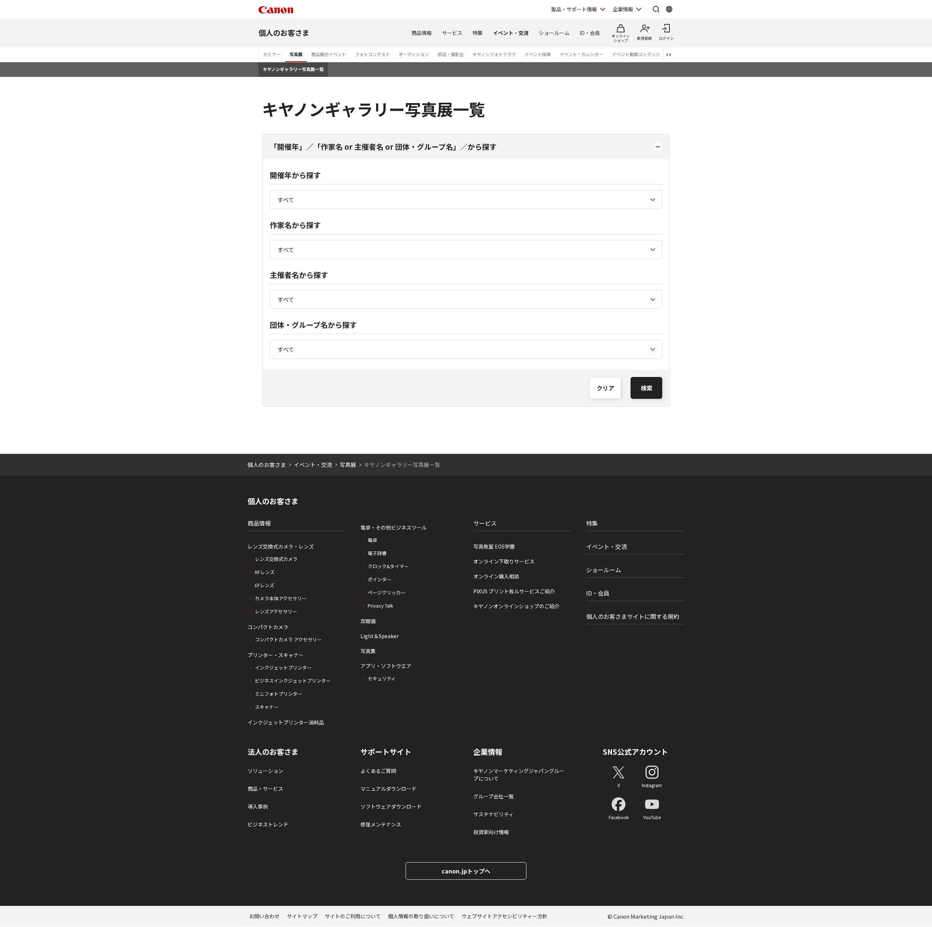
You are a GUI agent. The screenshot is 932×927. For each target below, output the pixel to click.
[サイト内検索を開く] (656, 9)
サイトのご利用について (353, 916)
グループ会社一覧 (493, 796)
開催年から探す (295, 175)
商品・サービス (265, 788)
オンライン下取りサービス (503, 561)
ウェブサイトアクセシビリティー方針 (505, 916)
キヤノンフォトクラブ (494, 54)
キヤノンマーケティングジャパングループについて (518, 774)
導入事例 (258, 806)
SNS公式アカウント (635, 751)
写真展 (296, 54)
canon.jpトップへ (466, 871)
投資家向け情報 (491, 832)
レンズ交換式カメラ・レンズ (281, 546)
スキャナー (267, 706)
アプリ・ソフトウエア (385, 665)
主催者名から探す (299, 275)
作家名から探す (295, 225)
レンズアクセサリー (276, 611)
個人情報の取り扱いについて (421, 916)
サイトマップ (302, 916)
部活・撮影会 (451, 54)
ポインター (379, 579)
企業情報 (623, 9)
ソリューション (265, 770)
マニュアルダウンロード (388, 788)
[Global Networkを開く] (669, 9)
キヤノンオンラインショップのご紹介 (516, 606)
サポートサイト (385, 752)
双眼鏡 (368, 621)
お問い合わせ (264, 916)
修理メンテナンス (380, 824)
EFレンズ (264, 585)
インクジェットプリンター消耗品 (286, 722)
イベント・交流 (511, 32)
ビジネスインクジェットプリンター (293, 680)
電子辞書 (377, 553)
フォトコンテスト (372, 54)
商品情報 (421, 32)
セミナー (272, 54)
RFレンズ (265, 572)
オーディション (414, 54)
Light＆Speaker (379, 636)
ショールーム (554, 32)
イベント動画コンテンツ (636, 54)
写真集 (368, 651)
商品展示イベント (328, 54)
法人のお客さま (273, 752)
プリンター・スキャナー (276, 655)
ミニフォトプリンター (278, 693)
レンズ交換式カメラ (276, 558)
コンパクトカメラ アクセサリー (288, 639)
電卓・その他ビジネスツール (393, 527)
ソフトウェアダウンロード (391, 806)
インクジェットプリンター (283, 667)
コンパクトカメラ (268, 627)
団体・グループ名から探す (313, 324)
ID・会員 (590, 32)
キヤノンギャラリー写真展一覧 (293, 69)
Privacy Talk (380, 605)
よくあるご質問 (378, 770)
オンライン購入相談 (496, 576)
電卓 (372, 540)
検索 (646, 388)
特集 (478, 32)
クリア (605, 388)
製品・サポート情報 (574, 9)
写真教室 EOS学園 (494, 546)
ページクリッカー (387, 592)
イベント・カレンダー (581, 54)
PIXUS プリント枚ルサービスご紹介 (514, 591)
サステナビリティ (493, 814)
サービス (452, 32)
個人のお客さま (283, 32)
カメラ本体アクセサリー (281, 598)
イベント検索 (538, 54)
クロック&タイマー (388, 566)
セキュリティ (382, 678)
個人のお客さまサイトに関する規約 (632, 616)
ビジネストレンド (268, 824)
